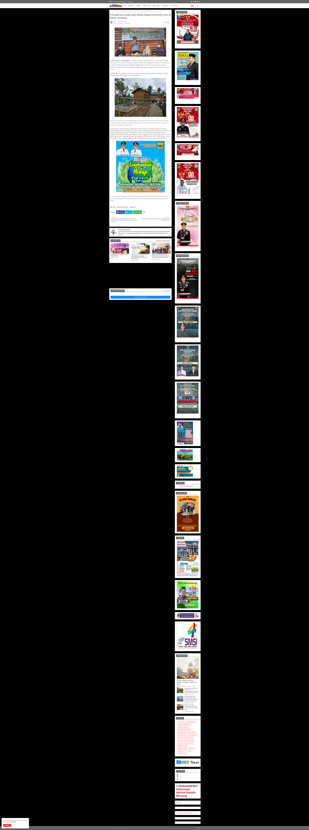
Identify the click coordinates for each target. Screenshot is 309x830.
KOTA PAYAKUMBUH (191, 735)
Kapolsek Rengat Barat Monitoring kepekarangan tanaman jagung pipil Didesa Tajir (191, 690)
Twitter (130, 212)
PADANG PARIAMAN (122, 207)
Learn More (13, 822)
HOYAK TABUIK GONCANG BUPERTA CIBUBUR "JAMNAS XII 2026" (187, 682)
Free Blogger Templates (122, 828)
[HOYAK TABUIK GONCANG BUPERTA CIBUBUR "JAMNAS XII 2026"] (188, 668)
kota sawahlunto (182, 753)
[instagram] (177, 777)
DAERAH (138, 5)
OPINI (186, 745)
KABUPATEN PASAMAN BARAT (184, 729)
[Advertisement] (141, 276)
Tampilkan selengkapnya (163, 240)
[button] (197, 5)
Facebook (121, 212)
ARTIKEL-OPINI (147, 5)
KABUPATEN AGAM (191, 721)
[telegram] (177, 779)
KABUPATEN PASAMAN (183, 727)
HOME (124, 5)
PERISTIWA (180, 751)
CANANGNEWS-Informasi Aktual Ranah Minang (187, 791)
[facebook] (177, 774)
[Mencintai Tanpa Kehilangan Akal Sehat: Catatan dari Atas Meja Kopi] (180, 707)
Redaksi (110, 1)
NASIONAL (130, 5)
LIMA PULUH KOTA (189, 743)
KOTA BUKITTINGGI (182, 732)
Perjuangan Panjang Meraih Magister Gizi (118, 255)
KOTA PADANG (192, 732)
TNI (185, 751)
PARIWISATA (119, 11)
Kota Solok (180, 743)
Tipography (165, 5)
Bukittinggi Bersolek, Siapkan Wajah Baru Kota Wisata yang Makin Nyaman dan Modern (191, 699)
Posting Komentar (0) (140, 297)
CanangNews (181, 721)
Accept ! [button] (7, 825)
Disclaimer (130, 1)
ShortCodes (174, 5)
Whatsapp (138, 212)
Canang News (123, 230)
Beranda (112, 11)
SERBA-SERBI (156, 5)
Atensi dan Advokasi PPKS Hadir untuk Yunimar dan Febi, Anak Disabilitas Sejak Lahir (160, 256)
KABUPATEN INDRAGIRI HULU (184, 724)
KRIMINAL (180, 737)
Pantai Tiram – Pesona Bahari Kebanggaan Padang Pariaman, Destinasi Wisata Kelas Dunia (140, 256)
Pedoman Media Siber (120, 1)
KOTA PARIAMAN (181, 735)
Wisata (190, 751)
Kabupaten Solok (188, 737)
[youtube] (177, 776)
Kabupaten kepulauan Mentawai (186, 740)
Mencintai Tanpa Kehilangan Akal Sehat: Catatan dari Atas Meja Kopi (191, 707)
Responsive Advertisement (184, 813)
